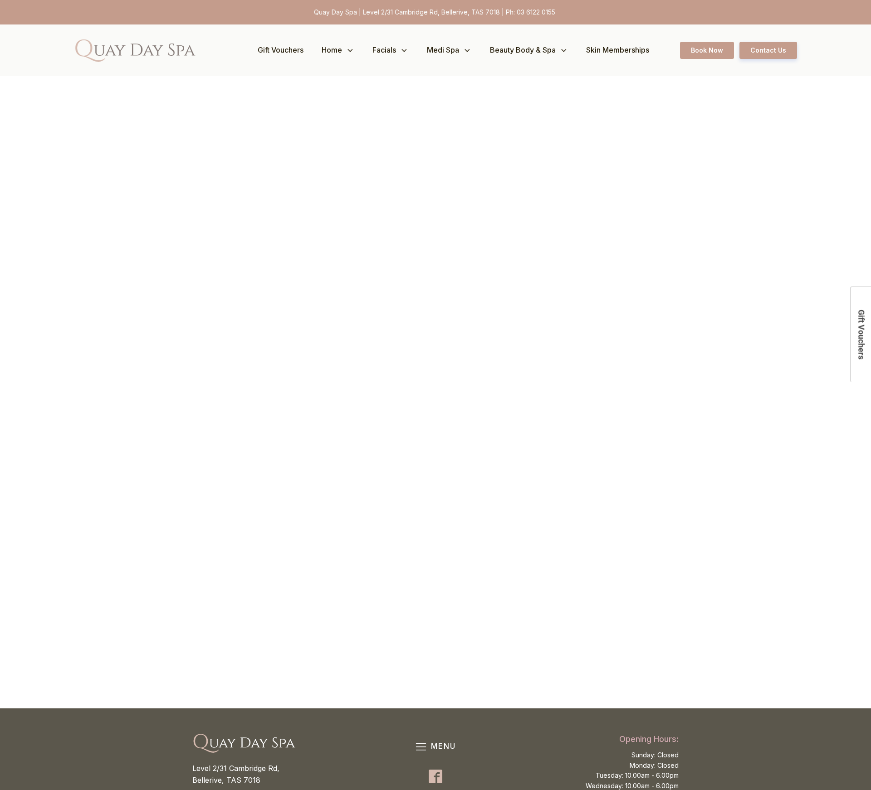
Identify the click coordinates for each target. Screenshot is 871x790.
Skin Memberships (617, 49)
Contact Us (768, 50)
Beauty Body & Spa (523, 49)
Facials (384, 49)
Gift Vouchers (280, 49)
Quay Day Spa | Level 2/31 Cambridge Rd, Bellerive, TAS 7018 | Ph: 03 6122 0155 (435, 12)
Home (332, 49)
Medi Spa (443, 49)
